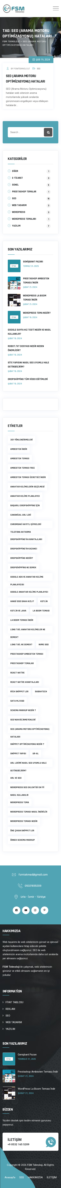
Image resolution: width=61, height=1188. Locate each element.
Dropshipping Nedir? (21, 558)
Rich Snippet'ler (19, 691)
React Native (17, 672)
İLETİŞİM (52, 1177)
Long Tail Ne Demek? (21, 644)
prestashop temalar (22, 663)
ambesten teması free (22, 467)
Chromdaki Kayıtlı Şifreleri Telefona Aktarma (25, 525)
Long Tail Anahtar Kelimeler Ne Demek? (27, 630)
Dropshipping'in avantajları (26, 539)
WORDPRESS (18, 212)
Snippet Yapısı (18, 753)
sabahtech (41, 691)
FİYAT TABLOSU (14, 1002)
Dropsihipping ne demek (23, 567)
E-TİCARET (17, 178)
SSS (21, 1177)
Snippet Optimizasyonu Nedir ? (27, 744)
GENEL (15, 184)
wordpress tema (19, 802)
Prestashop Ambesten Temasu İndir (36, 280)
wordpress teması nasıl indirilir (28, 811)
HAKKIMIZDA (35, 1177)
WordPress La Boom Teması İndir (34, 297)
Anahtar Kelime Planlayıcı (25, 496)
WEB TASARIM (19, 205)
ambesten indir (18, 449)
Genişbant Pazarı (33, 261)
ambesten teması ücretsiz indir (28, 477)
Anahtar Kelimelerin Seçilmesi (27, 486)
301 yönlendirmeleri (21, 439)
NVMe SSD (44, 644)
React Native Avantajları (24, 682)
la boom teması (41, 610)
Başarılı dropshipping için (25, 505)
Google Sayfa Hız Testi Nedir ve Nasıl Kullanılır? (29, 332)
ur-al (36, 753)
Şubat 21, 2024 (30, 287)
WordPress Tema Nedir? (36, 313)
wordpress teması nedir (23, 821)
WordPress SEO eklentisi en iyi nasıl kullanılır (27, 788)
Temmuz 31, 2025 (31, 266)
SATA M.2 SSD (17, 700)
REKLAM (10, 1009)
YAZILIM (16, 225)
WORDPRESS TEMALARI (24, 219)
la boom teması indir (21, 620)
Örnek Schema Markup (22, 840)
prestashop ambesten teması (26, 654)
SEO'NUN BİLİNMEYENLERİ (23, 719)
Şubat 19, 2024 (30, 317)
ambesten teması (19, 458)
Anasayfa (10, 1177)
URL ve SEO (16, 778)
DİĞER (15, 171)
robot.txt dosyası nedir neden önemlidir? (26, 348)
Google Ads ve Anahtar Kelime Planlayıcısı (26, 578)
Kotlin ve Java (18, 610)
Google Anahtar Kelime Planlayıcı (29, 591)
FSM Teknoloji (35, 1164)
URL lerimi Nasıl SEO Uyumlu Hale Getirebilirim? (28, 764)
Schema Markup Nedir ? (23, 710)
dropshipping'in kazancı (23, 548)
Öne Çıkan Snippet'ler (22, 830)
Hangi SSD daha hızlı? (22, 601)
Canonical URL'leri (20, 514)
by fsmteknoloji (20, 68)
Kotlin (44, 601)
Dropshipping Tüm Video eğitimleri (28, 379)
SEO (38, 68)
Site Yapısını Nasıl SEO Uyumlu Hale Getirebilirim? (28, 364)
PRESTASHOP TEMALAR (24, 191)
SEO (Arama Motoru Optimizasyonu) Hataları (29, 730)
